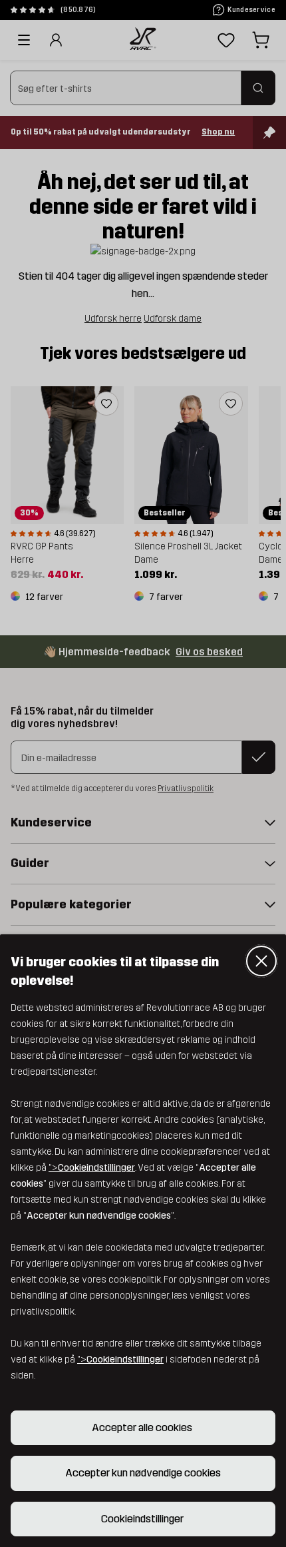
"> (92, 1167)
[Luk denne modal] (261, 961)
